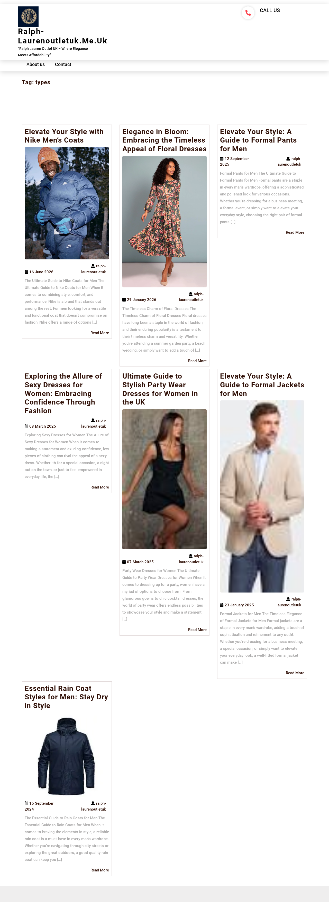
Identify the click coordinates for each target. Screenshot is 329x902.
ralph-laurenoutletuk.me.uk (62, 36)
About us (35, 64)
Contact (63, 64)
